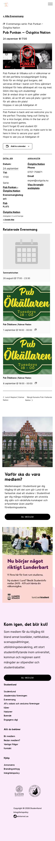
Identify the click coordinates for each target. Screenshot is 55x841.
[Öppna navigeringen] (50, 4)
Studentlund (10, 691)
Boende (7, 715)
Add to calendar (18, 146)
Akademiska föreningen (15, 695)
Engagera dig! (11, 719)
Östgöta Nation (11, 212)
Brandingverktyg (12, 768)
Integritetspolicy (12, 773)
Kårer (6, 707)
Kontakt (7, 748)
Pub (5, 203)
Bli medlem (27, 517)
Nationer (8, 711)
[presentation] (26, 251)
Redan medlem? (12, 740)
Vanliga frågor (11, 744)
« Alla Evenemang (13, 16)
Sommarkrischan (10, 272)
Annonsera (9, 764)
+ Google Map (8, 220)
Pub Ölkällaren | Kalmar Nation (17, 324)
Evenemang (10, 699)
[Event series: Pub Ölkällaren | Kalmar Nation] (35, 329)
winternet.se (22, 816)
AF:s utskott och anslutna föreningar (21, 703)
